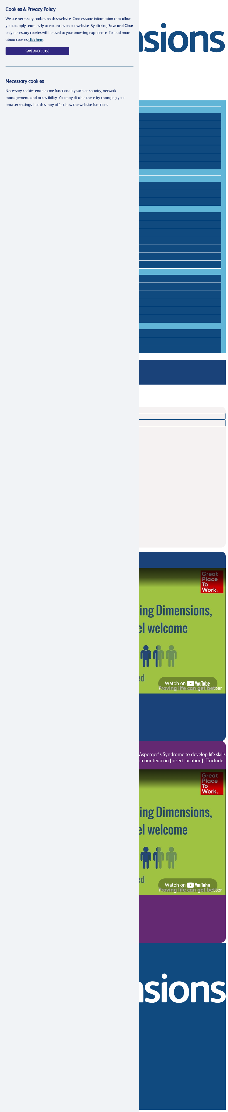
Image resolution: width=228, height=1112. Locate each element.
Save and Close (37, 51)
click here (35, 39)
